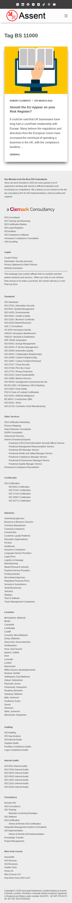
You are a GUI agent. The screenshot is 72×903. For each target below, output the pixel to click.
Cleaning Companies (14, 529)
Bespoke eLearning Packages (23, 813)
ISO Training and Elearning (17, 221)
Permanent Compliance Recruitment (21, 467)
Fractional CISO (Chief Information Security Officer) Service (36, 443)
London (8, 663)
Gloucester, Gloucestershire (17, 642)
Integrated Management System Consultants (25, 827)
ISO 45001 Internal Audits (16, 776)
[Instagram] (33, 4)
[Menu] (66, 15)
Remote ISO (10, 803)
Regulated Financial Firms (16, 581)
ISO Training (10, 810)
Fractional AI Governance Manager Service (29, 460)
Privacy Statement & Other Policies (20, 264)
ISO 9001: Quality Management (19, 309)
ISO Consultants (12, 217)
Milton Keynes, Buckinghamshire (19, 670)
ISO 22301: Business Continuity (19, 319)
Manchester (10, 666)
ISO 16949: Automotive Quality (18, 350)
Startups (8, 595)
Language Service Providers (17, 553)
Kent (6, 656)
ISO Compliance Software (16, 235)
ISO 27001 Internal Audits (16, 769)
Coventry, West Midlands (16, 635)
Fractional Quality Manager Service (25, 464)
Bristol (7, 621)
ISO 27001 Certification (20, 490)
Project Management (14, 841)
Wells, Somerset (12, 711)
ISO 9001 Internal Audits (15, 766)
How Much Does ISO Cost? (17, 878)
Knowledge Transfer (14, 837)
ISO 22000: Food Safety (15, 389)
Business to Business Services (18, 522)
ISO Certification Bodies (15, 224)
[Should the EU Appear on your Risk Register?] (36, 70)
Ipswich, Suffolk (11, 652)
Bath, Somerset (11, 697)
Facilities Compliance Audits (17, 746)
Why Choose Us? (12, 874)
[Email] (54, 4)
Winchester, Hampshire (15, 715)
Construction (10, 532)
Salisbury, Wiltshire (13, 694)
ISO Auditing (10, 732)
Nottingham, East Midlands (17, 676)
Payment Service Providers (17, 570)
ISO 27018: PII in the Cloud (17, 368)
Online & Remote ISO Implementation (26, 834)
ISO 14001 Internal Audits (16, 780)
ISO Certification (12, 483)
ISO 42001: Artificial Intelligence (19, 396)
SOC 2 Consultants (13, 326)
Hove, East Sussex (13, 649)
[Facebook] (28, 4)
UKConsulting (11, 241)
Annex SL (9, 871)
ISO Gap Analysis (12, 736)
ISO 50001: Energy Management (19, 343)
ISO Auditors (10, 231)
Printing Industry (12, 574)
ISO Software (10, 817)
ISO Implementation (13, 830)
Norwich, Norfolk (12, 673)
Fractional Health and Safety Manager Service (30, 453)
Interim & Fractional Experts (17, 439)
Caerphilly (9, 624)
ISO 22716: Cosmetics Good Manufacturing (24, 406)
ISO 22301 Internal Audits (16, 783)
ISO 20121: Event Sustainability (19, 375)
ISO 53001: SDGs (12, 403)
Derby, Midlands (12, 638)
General (15, 154)
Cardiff (7, 631)
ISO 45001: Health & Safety (17, 316)
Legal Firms (10, 556)
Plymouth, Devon (12, 684)
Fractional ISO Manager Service (24, 450)
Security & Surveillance (15, 584)
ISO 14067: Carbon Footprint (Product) (22, 361)
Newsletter (9, 857)
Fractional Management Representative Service (31, 446)
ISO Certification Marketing (17, 422)
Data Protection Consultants (17, 429)
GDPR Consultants (13, 432)
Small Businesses (12, 588)
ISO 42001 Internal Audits (16, 773)
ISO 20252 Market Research (17, 323)
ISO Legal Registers (13, 228)
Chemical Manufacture (15, 525)
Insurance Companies (14, 549)
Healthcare (9, 546)
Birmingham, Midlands (15, 618)
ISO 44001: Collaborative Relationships (23, 354)
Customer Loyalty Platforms (17, 536)
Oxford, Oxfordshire (13, 680)
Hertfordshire (10, 645)
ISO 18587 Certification (20, 497)
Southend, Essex (12, 701)
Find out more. (11, 284)
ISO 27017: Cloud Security (17, 364)
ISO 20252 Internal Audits (16, 787)
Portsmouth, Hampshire (15, 687)
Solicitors (8, 591)
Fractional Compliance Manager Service (28, 457)
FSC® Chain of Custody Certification (21, 392)
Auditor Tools (10, 867)
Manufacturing (11, 563)
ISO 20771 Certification (20, 501)
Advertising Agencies (14, 518)
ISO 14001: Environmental (16, 312)
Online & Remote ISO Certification (25, 824)
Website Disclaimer (13, 268)
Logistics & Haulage (13, 560)
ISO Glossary (10, 860)
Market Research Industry (16, 567)
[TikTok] (43, 4)
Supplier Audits (11, 743)
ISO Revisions (11, 864)
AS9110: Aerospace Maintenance (20, 333)
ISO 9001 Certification (19, 487)
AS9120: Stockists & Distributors (19, 337)
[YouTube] (38, 4)
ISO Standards (11, 302)
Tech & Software (12, 598)
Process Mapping (12, 426)
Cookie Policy (10, 258)
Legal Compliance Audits (16, 750)
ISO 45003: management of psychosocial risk (25, 382)
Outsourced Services (14, 436)
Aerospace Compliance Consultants (21, 238)
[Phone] (17, 4)
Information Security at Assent (18, 261)
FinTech (8, 543)
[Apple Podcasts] (49, 4)
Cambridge (9, 628)
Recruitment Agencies (14, 577)
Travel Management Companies (19, 601)
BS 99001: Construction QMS (18, 399)
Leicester (8, 659)
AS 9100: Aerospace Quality (17, 330)
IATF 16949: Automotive (15, 340)
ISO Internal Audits (13, 739)
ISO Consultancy (12, 806)
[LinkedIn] (22, 4)
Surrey (7, 704)
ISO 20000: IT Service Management (21, 347)
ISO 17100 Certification (20, 494)
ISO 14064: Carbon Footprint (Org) (20, 357)
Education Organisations (16, 539)
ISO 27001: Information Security (19, 305)
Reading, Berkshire (13, 690)
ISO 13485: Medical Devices (17, 378)
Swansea (8, 708)
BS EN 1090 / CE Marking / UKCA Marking (24, 385)
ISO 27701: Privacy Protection (18, 371)
